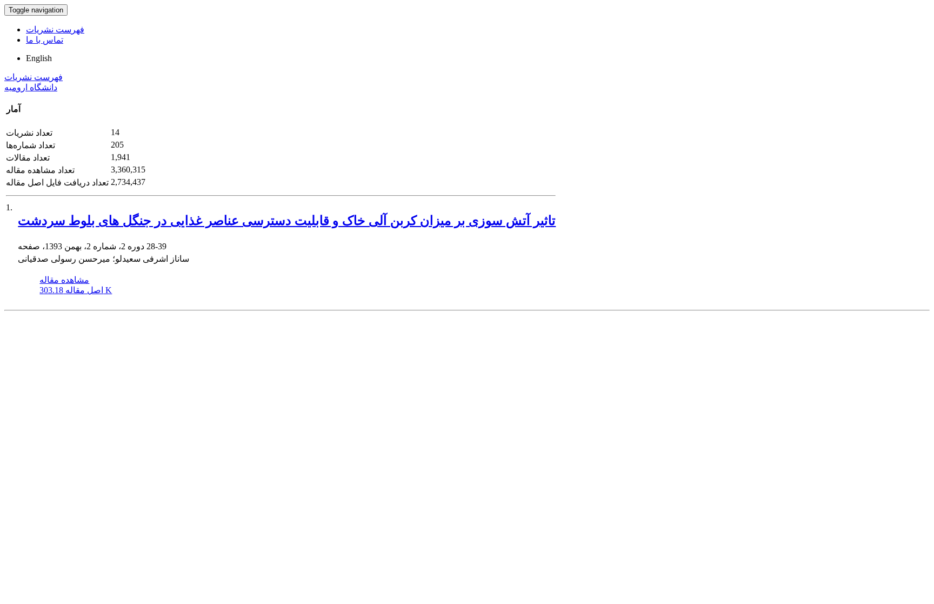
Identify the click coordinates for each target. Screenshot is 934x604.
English (39, 58)
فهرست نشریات (55, 29)
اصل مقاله (75, 290)
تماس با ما (44, 39)
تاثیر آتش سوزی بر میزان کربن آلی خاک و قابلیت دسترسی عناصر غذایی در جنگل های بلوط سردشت (287, 221)
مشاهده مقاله (64, 279)
